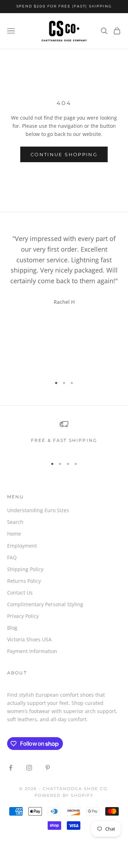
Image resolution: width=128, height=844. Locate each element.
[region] (64, 435)
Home (14, 533)
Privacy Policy (23, 616)
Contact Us (20, 592)
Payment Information (32, 651)
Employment (22, 545)
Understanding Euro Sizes (38, 510)
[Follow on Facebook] (10, 767)
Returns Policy (24, 580)
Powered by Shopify (64, 795)
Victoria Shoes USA (29, 639)
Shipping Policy (25, 569)
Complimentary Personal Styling (45, 604)
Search (15, 522)
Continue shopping (64, 154)
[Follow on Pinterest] (47, 767)
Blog (12, 627)
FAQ (12, 557)
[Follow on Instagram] (29, 767)
